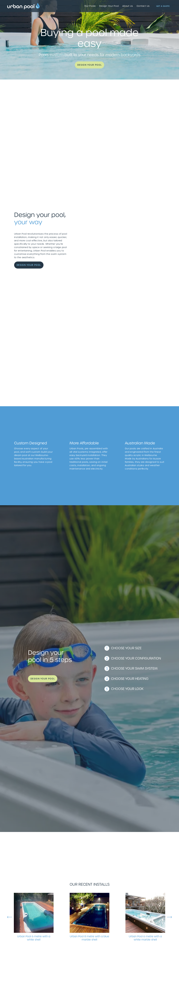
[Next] (169, 917)
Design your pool (89, 65)
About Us (127, 6)
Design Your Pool (109, 6)
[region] (89, 917)
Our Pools (90, 6)
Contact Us (143, 6)
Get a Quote (162, 6)
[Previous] (9, 917)
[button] (127, 236)
